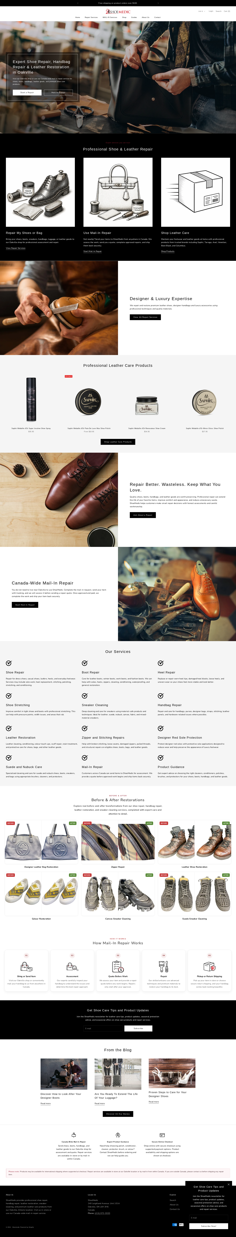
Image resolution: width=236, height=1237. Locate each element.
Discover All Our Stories (118, 1114)
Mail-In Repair (58, 92)
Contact (157, 17)
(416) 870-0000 (102, 1213)
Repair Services (91, 17)
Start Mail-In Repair (25, 605)
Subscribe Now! (208, 1226)
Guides (134, 17)
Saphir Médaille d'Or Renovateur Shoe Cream (146, 428)
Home (77, 17)
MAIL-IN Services (110, 17)
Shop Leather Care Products (118, 442)
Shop (124, 17)
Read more (46, 1103)
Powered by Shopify (27, 1227)
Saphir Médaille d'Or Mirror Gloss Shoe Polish (205, 428)
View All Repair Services (145, 317)
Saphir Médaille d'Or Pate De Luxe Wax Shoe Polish (89, 428)
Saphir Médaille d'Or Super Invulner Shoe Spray (31, 428)
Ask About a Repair (142, 515)
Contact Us (175, 1209)
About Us (145, 17)
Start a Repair (27, 92)
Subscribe (138, 1028)
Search (173, 1200)
